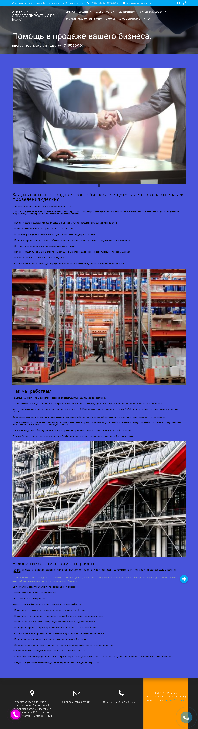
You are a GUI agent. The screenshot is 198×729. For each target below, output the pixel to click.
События (84, 11)
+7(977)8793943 (111, 3)
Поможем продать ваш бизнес (83, 19)
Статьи (110, 19)
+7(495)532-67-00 (98, 3)
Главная (70, 11)
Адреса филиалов (129, 19)
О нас (147, 19)
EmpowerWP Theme (174, 700)
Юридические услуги (151, 11)
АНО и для (33, 15)
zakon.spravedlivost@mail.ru (139, 3)
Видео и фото (104, 11)
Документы (126, 11)
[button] (184, 579)
